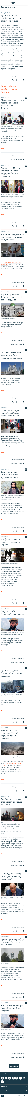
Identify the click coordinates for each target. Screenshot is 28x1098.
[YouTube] (13, 1096)
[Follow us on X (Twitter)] (16, 1078)
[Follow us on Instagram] (13, 1078)
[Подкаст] (2, 1081)
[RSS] (24, 1078)
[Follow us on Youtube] (9, 1078)
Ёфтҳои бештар (14, 1066)
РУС (19, 1096)
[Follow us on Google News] (2, 1078)
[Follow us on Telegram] (20, 1078)
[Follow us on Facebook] (6, 1078)
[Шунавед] (7, 1096)
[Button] (18, 76)
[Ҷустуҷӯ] (24, 1096)
